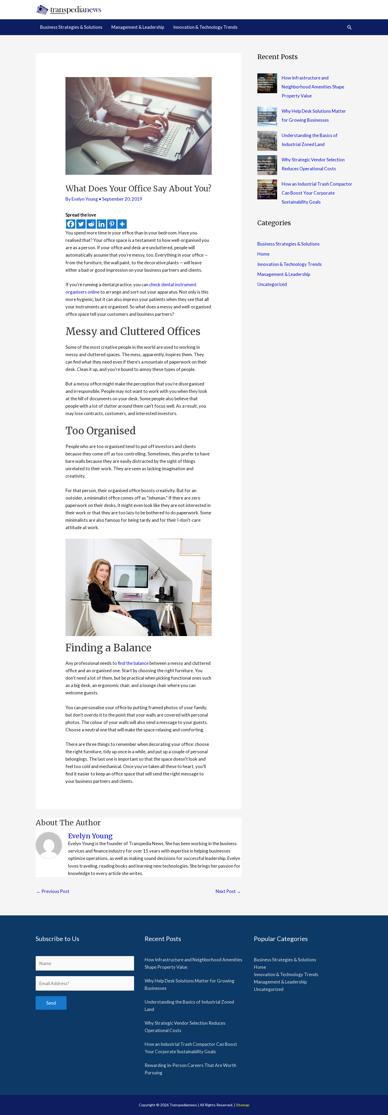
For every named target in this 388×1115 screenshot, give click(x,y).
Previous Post (52, 891)
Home (263, 254)
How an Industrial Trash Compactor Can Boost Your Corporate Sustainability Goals (317, 193)
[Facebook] (70, 224)
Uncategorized (272, 284)
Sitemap (242, 1105)
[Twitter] (81, 224)
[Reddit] (91, 224)
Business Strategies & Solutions (288, 244)
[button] (349, 27)
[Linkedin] (101, 224)
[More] (122, 224)
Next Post (228, 891)
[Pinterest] (111, 224)
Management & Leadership (283, 274)
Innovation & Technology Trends (289, 264)
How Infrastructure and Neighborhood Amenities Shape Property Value (313, 86)
